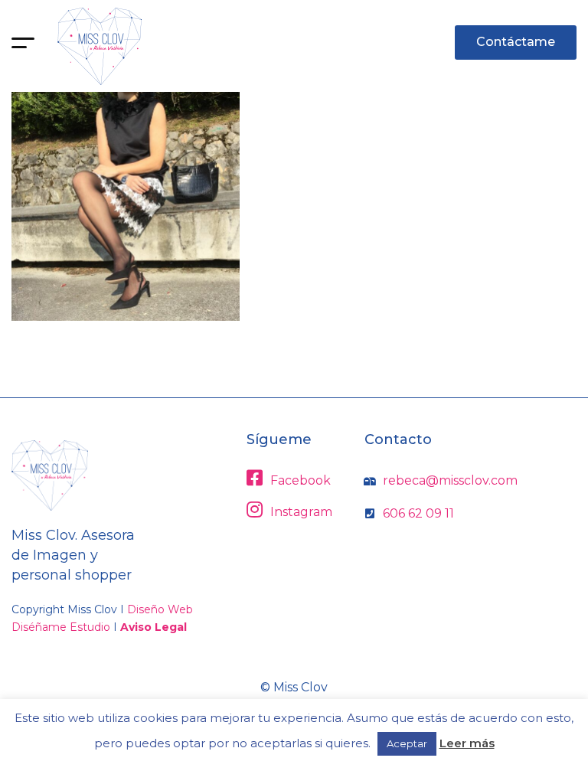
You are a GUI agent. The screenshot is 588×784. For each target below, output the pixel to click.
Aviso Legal (153, 627)
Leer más (467, 743)
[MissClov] (99, 46)
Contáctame (515, 41)
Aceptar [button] (407, 743)
